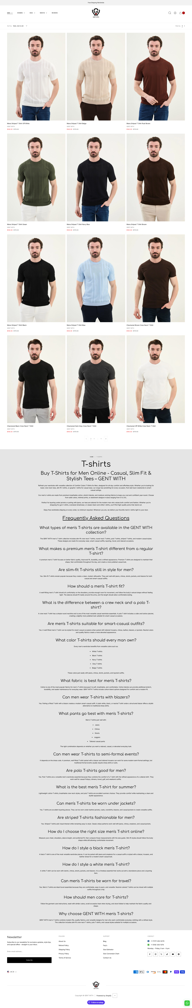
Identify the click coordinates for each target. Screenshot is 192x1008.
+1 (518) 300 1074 (157, 945)
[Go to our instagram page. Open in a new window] (155, 954)
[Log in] (175, 12)
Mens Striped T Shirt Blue (76, 325)
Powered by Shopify (104, 996)
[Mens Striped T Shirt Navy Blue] (96, 177)
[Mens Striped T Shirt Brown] (156, 177)
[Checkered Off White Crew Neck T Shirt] (156, 379)
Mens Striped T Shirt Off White (18, 123)
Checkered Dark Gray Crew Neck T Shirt (81, 426)
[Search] (169, 12)
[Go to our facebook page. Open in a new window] (150, 954)
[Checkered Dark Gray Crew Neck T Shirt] (96, 379)
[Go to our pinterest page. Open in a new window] (178, 954)
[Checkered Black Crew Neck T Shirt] (36, 379)
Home (91, 457)
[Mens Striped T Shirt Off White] (36, 76)
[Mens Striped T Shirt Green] (36, 177)
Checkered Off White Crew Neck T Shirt (141, 426)
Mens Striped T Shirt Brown (137, 224)
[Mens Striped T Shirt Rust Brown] (156, 76)
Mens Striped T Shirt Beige (76, 123)
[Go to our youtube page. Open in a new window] (173, 954)
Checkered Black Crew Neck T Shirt (20, 426)
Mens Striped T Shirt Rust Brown (138, 123)
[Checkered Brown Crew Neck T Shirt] (156, 278)
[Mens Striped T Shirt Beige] (96, 76)
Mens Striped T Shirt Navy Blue (78, 224)
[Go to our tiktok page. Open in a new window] (167, 954)
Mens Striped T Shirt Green (17, 224)
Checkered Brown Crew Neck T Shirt (140, 325)
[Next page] (106, 438)
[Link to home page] (96, 985)
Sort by (9, 26)
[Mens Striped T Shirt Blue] (96, 278)
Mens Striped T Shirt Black (17, 325)
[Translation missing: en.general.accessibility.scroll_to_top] (115, 995)
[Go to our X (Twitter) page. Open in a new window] (161, 954)
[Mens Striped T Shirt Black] (36, 278)
